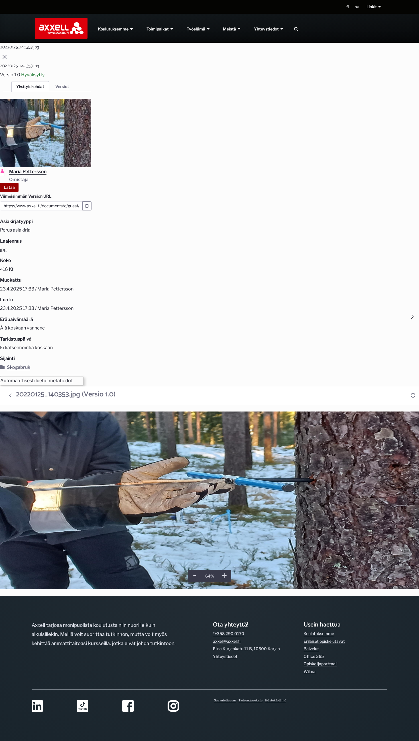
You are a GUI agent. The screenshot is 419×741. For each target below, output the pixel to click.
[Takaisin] (10, 395)
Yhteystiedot (267, 28)
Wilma (310, 671)
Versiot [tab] (62, 86)
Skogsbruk (18, 367)
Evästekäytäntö (275, 700)
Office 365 (314, 656)
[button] (374, 7)
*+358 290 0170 (228, 633)
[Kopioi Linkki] (86, 205)
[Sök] (296, 28)
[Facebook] (141, 706)
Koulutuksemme (113, 28)
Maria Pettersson (27, 171)
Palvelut (311, 648)
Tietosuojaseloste (251, 700)
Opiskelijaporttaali (320, 663)
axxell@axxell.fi (227, 641)
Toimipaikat (158, 28)
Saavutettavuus (225, 700)
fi (347, 6)
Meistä (230, 28)
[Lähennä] (224, 575)
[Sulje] (4, 57)
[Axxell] (60, 28)
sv (357, 6)
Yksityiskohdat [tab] (30, 86)
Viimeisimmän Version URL (26, 196)
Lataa (9, 187)
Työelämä (196, 28)
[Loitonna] (194, 575)
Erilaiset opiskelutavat (324, 641)
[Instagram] (187, 706)
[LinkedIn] (51, 706)
